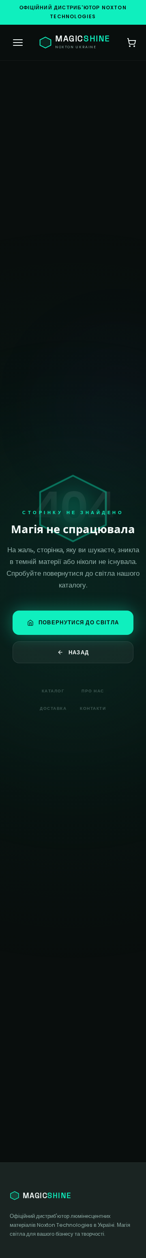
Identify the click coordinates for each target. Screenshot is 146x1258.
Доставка (53, 708)
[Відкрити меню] (18, 42)
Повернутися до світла (79, 622)
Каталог (53, 691)
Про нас (93, 691)
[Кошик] (131, 42)
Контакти (93, 708)
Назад (79, 652)
